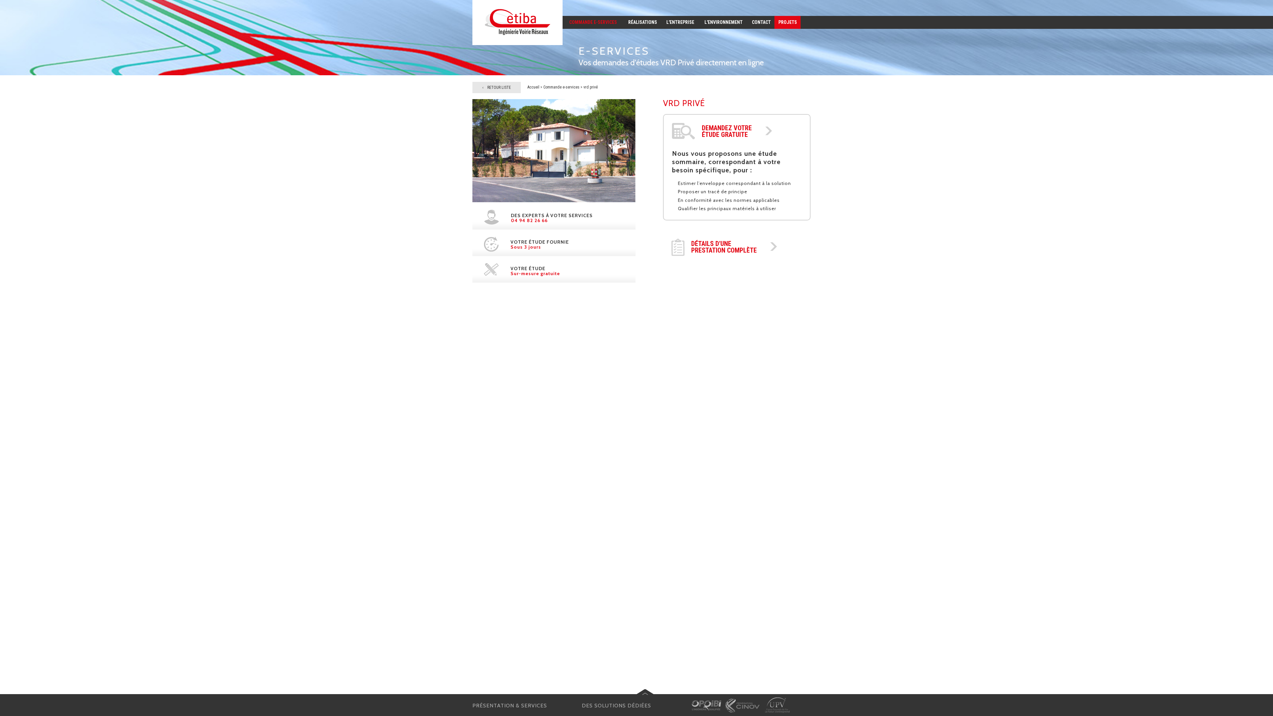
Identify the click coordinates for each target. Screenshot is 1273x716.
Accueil (533, 87)
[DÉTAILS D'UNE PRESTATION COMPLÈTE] (773, 249)
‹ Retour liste (496, 87)
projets (787, 22)
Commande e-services (561, 87)
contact (761, 22)
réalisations (642, 22)
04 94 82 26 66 (529, 220)
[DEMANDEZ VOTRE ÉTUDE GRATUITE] (768, 133)
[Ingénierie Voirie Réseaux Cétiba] (517, 43)
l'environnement (723, 22)
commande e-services (593, 22)
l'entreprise (680, 22)
